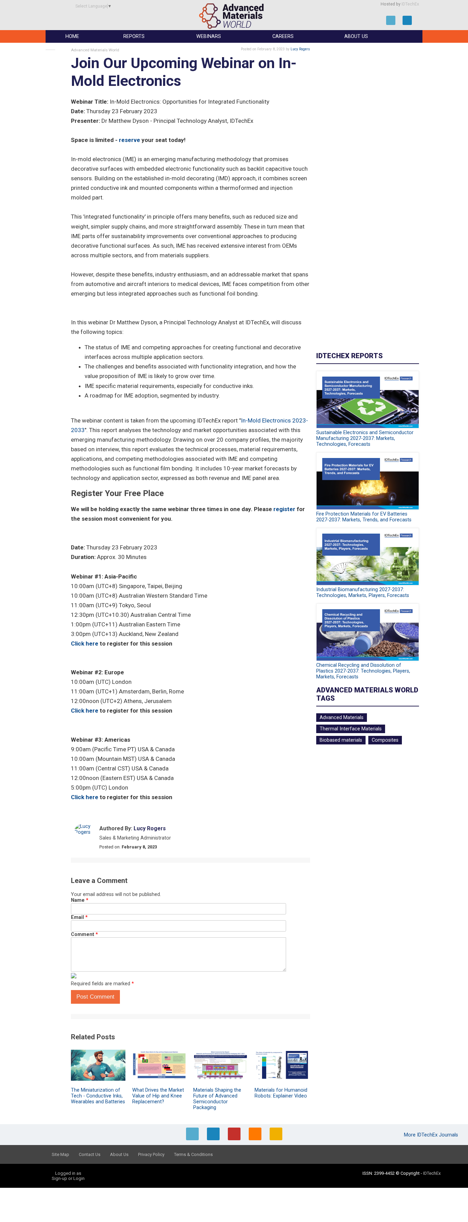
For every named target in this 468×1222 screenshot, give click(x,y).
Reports (134, 36)
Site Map (60, 1154)
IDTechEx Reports (349, 356)
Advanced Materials (342, 717)
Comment (84, 934)
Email (79, 917)
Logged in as (68, 1173)
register (284, 509)
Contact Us (89, 1154)
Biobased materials (341, 740)
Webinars (208, 36)
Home (72, 36)
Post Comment (95, 996)
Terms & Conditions (193, 1154)
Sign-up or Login (68, 1178)
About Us (356, 36)
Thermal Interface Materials (351, 729)
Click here (84, 643)
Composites (385, 740)
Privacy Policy (151, 1154)
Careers (283, 36)
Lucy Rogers (300, 49)
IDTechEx (410, 4)
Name (79, 900)
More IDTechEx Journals (431, 1135)
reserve (129, 139)
